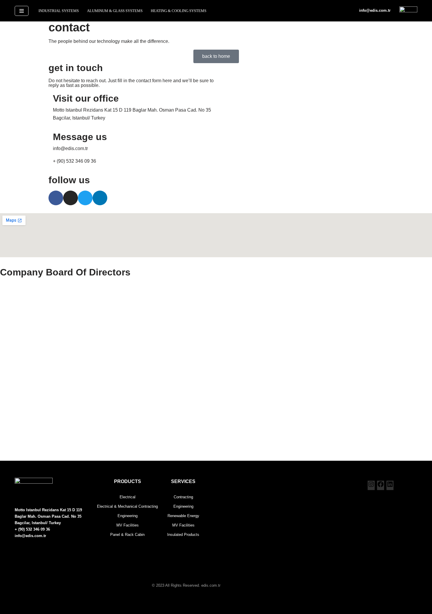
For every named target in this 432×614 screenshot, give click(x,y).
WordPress (41, 598)
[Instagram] (70, 198)
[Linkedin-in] (100, 198)
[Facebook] (380, 486)
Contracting (183, 497)
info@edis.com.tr (375, 10)
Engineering (183, 506)
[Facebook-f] (55, 198)
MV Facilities (183, 525)
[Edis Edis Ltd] (408, 10)
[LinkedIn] (390, 486)
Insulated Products (183, 534)
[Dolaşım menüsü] (22, 11)
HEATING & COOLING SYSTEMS (178, 11)
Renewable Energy (183, 516)
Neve (20, 598)
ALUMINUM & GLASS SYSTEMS (115, 11)
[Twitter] (85, 198)
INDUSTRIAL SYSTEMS (58, 11)
